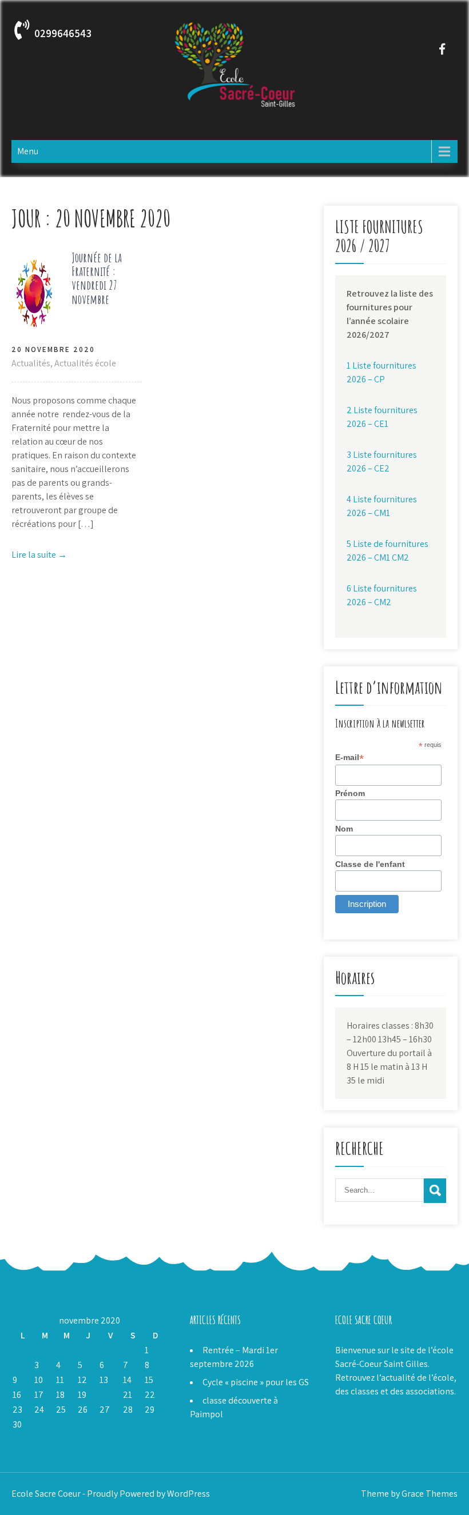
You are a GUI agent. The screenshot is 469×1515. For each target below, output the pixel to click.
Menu (27, 151)
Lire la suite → (39, 555)
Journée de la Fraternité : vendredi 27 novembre (96, 278)
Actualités (30, 363)
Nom (344, 828)
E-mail (349, 757)
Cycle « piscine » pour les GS (255, 1382)
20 (104, 1395)
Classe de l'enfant (370, 864)
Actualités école (85, 363)
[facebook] (442, 49)
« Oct (21, 1439)
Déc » (46, 1439)
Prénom (350, 793)
